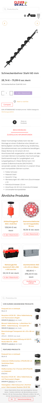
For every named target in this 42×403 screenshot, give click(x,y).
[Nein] (40, 395)
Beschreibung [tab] (19, 130)
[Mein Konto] (25, 15)
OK (12, 399)
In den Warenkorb (23, 93)
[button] (37, 32)
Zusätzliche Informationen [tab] (19, 135)
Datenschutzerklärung (24, 399)
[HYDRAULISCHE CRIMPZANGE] (37, 23)
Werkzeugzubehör (7, 112)
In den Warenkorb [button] (11, 235)
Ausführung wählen (31, 282)
